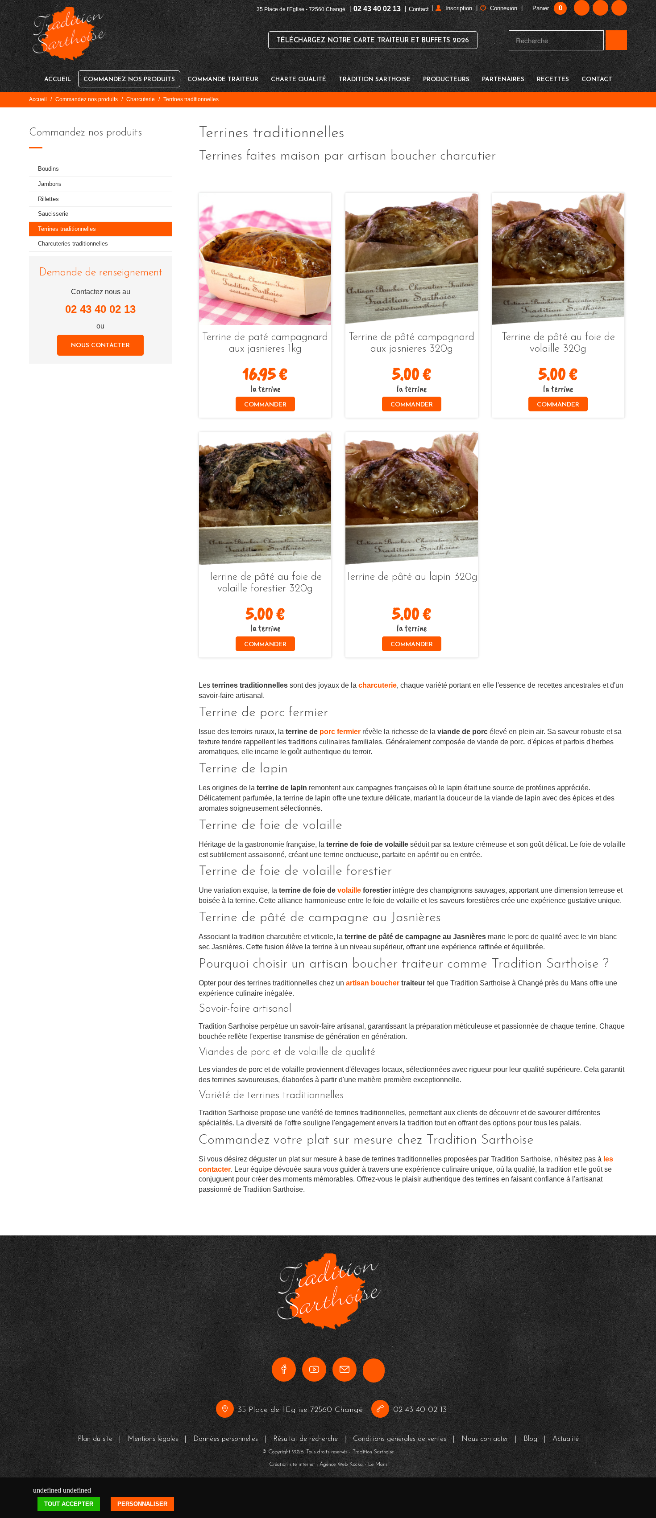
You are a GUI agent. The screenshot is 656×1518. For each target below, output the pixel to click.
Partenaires (503, 79)
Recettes (553, 79)
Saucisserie (53, 213)
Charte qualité (298, 79)
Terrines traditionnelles (67, 229)
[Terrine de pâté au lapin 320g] (411, 498)
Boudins (48, 168)
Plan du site (95, 1439)
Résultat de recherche (305, 1439)
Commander (265, 405)
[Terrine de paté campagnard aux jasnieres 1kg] (265, 259)
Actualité (565, 1439)
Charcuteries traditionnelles (73, 243)
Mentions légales (153, 1439)
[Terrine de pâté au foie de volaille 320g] (558, 259)
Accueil (57, 79)
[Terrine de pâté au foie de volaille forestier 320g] (265, 498)
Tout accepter (68, 1504)
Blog (530, 1439)
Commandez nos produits (129, 79)
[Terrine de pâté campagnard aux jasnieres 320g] (411, 259)
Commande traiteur (222, 79)
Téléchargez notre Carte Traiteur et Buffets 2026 (373, 40)
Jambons (50, 184)
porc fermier (340, 731)
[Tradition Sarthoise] (68, 39)
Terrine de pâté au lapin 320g (411, 577)
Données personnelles (225, 1439)
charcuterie (377, 685)
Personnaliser (142, 1504)
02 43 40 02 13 (377, 8)
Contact (419, 9)
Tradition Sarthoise (375, 79)
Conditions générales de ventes (399, 1439)
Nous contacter (100, 345)
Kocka (356, 1464)
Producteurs (446, 79)
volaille (349, 890)
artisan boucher (372, 983)
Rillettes (48, 199)
